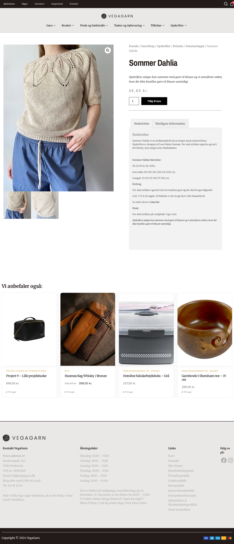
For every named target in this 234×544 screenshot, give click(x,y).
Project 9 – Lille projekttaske (26, 376)
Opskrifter (177, 25)
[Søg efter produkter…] (226, 4)
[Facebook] (223, 460)
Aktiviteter (9, 3)
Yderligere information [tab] (170, 123)
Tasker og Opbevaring (128, 25)
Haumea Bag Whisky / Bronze (86, 376)
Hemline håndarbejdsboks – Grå (146, 376)
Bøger (25, 3)
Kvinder (178, 46)
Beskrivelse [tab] (141, 123)
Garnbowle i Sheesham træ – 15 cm (204, 378)
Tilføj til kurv (154, 101)
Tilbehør (156, 25)
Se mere (29, 329)
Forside (134, 46)
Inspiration (57, 3)
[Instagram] (230, 460)
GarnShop (148, 46)
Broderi (66, 25)
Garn (49, 25)
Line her (154, 202)
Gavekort (39, 3)
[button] (108, 50)
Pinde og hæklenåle (92, 25)
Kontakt (74, 3)
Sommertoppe (195, 46)
